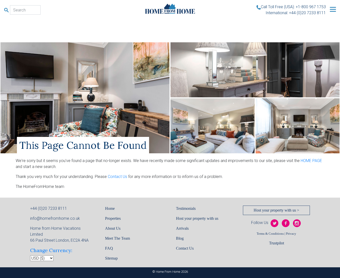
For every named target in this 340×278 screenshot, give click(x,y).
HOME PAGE (311, 160)
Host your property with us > (276, 210)
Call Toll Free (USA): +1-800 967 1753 (293, 6)
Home (110, 208)
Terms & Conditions (270, 233)
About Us (112, 228)
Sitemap (111, 258)
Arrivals (182, 228)
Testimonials (186, 208)
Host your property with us (197, 218)
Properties (113, 218)
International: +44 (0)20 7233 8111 (296, 12)
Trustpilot (276, 243)
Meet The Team (117, 238)
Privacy (291, 233)
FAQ (109, 248)
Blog (180, 238)
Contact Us (117, 176)
